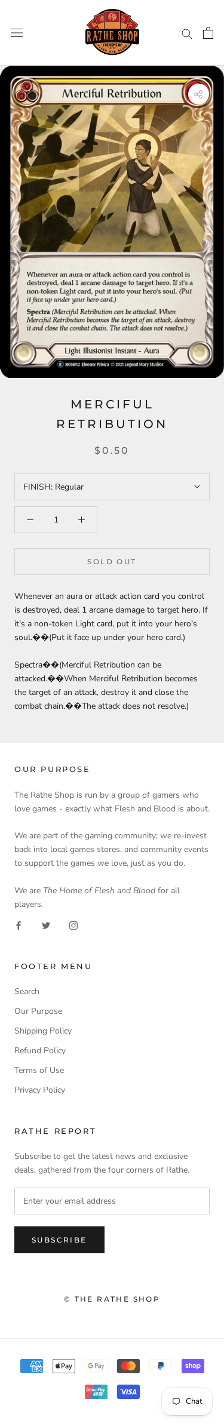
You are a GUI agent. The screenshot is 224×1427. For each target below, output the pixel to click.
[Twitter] (46, 924)
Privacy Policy (39, 1090)
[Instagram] (73, 924)
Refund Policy (40, 1050)
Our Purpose (38, 1011)
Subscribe (59, 1239)
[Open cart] (208, 33)
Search (26, 991)
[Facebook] (18, 924)
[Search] (187, 33)
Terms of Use (39, 1070)
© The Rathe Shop (112, 1298)
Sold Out (111, 561)
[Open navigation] (17, 33)
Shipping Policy (43, 1031)
